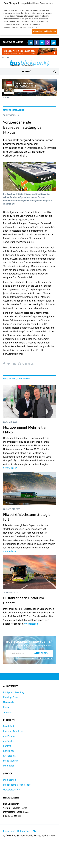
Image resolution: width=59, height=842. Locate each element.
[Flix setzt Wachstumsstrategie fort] (29, 488)
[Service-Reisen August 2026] (29, 87)
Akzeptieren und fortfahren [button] (44, 31)
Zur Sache (8, 741)
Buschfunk (8, 726)
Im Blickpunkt (10, 760)
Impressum (9, 831)
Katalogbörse (10, 697)
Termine (7, 711)
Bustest (7, 745)
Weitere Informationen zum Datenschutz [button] (20, 27)
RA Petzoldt (9, 755)
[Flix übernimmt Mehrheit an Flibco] (29, 401)
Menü (27, 71)
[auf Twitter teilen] (8, 363)
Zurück (29, 363)
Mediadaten (9, 779)
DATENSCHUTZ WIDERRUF (42, 659)
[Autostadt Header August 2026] (29, 51)
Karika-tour (9, 750)
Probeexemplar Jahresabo (17, 784)
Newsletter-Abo (11, 789)
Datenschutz (24, 831)
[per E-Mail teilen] (14, 363)
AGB (35, 831)
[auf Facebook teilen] (4, 363)
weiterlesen (10, 467)
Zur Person (9, 736)
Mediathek (8, 765)
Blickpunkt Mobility (13, 692)
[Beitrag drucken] (19, 363)
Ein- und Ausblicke (13, 731)
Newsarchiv (9, 702)
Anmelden (41, 653)
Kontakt (7, 707)
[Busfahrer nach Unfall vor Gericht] (29, 572)
